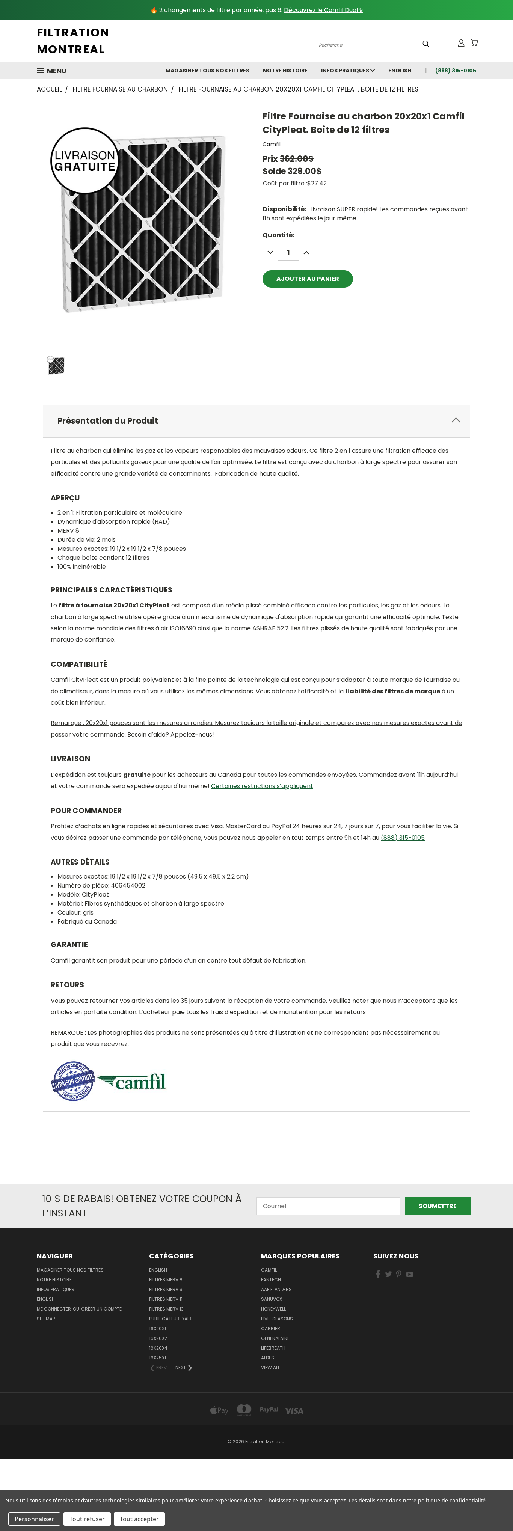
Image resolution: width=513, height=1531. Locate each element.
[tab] (256, 421)
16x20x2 (158, 1338)
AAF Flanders (276, 1289)
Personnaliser (34, 1519)
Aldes (267, 1358)
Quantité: (278, 235)
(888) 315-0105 (403, 837)
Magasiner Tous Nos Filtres (207, 70)
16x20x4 (158, 1348)
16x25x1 (157, 1358)
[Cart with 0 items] (474, 43)
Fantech (271, 1279)
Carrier (270, 1328)
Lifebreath (273, 1348)
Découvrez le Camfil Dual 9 (323, 10)
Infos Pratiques (345, 70)
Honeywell (273, 1309)
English (158, 1270)
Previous (491, 1507)
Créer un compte (101, 1309)
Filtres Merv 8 (166, 1279)
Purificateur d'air (170, 1319)
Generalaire (275, 1338)
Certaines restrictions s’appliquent (262, 786)
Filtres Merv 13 (166, 1309)
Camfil (269, 1270)
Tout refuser (87, 1519)
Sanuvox (271, 1299)
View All (270, 1367)
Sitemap (46, 1319)
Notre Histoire (285, 70)
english (399, 70)
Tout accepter (139, 1519)
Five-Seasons (277, 1319)
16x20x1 (157, 1328)
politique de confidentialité (452, 1500)
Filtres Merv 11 (166, 1299)
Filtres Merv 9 (166, 1289)
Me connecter (54, 1309)
